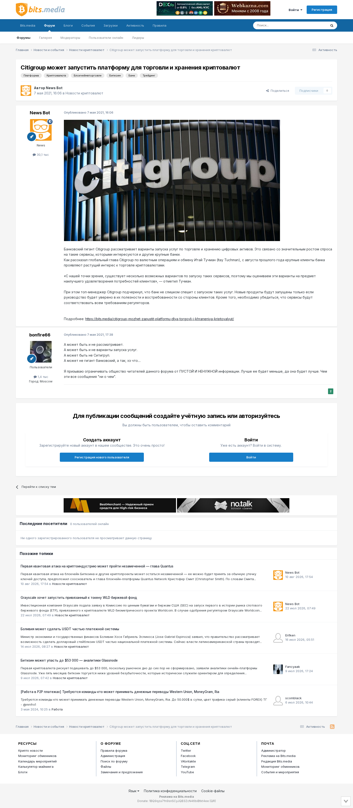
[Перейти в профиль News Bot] (26, 90)
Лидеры (138, 38)
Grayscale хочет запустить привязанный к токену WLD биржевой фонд (79, 598)
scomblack (293, 698)
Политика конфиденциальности (170, 791)
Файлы (106, 766)
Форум (49, 25)
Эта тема (313, 25)
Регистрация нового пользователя (102, 457)
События (88, 25)
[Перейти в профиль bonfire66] (41, 352)
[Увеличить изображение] (172, 180)
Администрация (113, 756)
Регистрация (322, 10)
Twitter (186, 750)
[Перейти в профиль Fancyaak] (278, 669)
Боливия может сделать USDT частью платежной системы (70, 629)
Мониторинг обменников (37, 756)
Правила (159, 25)
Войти (294, 10)
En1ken (290, 635)
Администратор (273, 750)
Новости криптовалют (84, 93)
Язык (132, 791)
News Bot (54, 88)
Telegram (188, 766)
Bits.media (27, 25)
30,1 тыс (42, 154)
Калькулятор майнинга (36, 766)
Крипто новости (30, 750)
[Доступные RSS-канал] (332, 726)
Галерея (45, 38)
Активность (135, 25)
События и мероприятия (280, 772)
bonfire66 (39, 334)
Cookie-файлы (213, 791)
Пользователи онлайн (106, 38)
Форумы (23, 38)
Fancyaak (292, 667)
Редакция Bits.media (276, 761)
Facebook (188, 756)
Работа (57, 709)
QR (213, 801)
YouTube (187, 772)
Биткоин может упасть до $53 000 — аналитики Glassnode (69, 660)
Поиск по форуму (114, 761)
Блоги (68, 25)
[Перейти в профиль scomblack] (278, 700)
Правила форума (114, 750)
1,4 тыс (42, 377)
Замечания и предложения (122, 772)
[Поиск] (332, 25)
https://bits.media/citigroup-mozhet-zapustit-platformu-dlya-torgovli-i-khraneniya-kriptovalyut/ (159, 319)
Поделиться (279, 90)
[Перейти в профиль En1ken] (278, 638)
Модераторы (70, 38)
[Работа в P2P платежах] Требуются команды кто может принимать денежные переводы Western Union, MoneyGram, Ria (120, 692)
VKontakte (188, 761)
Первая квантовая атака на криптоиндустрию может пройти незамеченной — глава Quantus (97, 566)
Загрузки (110, 25)
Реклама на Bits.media (278, 756)
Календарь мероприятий (37, 761)
